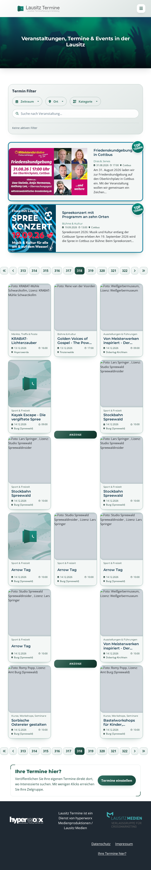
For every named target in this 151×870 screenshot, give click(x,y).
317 (68, 271)
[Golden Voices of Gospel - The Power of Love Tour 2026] (75, 320)
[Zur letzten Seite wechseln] (144, 270)
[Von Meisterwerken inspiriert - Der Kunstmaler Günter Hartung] (121, 320)
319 (90, 271)
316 (57, 271)
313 (23, 271)
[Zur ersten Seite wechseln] (4, 270)
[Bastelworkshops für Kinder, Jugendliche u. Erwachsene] (121, 702)
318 (79, 271)
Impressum (124, 843)
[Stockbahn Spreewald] (121, 396)
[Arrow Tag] (29, 549)
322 (124, 271)
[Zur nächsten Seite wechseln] (135, 270)
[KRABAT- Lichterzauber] (29, 320)
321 (113, 271)
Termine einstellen (116, 780)
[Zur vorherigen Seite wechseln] (13, 270)
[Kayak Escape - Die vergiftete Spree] (29, 396)
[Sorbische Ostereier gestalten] (29, 702)
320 (102, 271)
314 (34, 271)
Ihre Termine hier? (112, 853)
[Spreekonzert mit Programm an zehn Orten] (75, 228)
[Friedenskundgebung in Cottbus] (75, 171)
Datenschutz (100, 843)
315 (45, 271)
